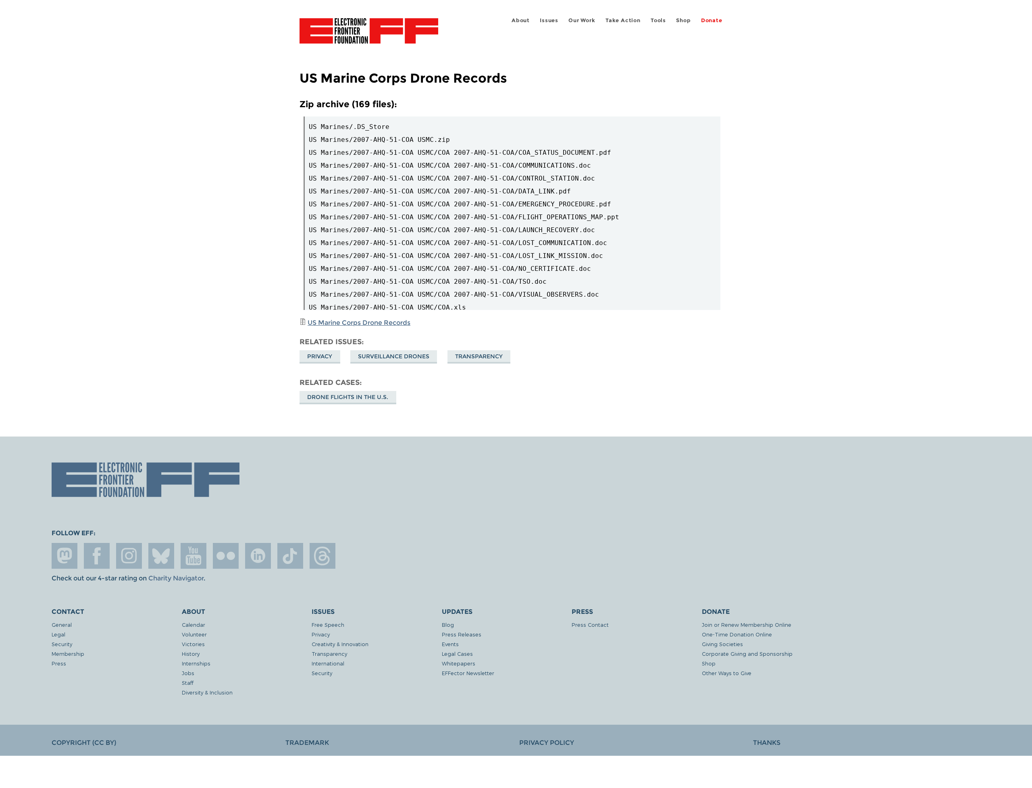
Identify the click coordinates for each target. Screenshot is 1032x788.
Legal (58, 634)
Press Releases (461, 634)
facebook (97, 556)
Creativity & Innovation (340, 644)
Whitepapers (458, 663)
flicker (226, 556)
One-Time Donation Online (737, 634)
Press (59, 663)
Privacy (319, 356)
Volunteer (194, 634)
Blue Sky (161, 556)
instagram (129, 556)
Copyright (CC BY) (84, 742)
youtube (193, 556)
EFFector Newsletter (468, 673)
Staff (188, 683)
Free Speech (328, 625)
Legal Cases (457, 654)
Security (62, 644)
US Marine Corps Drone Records (359, 322)
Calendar (193, 625)
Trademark (307, 742)
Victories (193, 644)
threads (322, 556)
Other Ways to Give (726, 673)
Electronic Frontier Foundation (369, 35)
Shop (683, 20)
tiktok (290, 556)
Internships (196, 663)
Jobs (188, 673)
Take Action (623, 20)
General (62, 625)
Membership (68, 654)
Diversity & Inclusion (207, 692)
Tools (658, 20)
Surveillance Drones (393, 356)
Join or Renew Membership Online (746, 625)
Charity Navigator (176, 578)
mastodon (64, 556)
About (521, 20)
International (328, 663)
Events (450, 644)
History (191, 654)
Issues (549, 20)
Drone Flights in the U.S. (347, 397)
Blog (448, 625)
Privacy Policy (546, 742)
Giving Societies (722, 644)
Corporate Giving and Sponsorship (747, 654)
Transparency (479, 356)
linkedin (258, 556)
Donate (711, 20)
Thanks (766, 742)
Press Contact (590, 625)
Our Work (581, 20)
